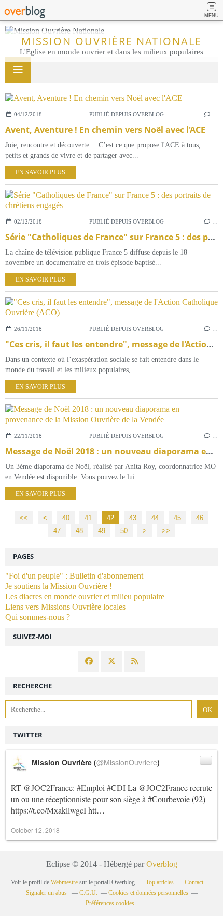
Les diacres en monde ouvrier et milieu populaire (84, 596)
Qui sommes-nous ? (37, 617)
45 (177, 518)
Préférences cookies (110, 903)
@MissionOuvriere (126, 762)
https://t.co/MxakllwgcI (48, 810)
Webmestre (64, 882)
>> (166, 531)
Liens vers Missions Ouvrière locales (65, 606)
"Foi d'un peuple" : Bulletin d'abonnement (74, 575)
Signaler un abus (47, 892)
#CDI (116, 787)
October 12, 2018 (35, 829)
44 (155, 518)
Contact (194, 882)
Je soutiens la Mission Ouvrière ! (58, 586)
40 (65, 518)
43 (132, 518)
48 (79, 531)
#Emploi (91, 787)
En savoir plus (40, 172)
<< (24, 518)
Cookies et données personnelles (148, 892)
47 (57, 531)
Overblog (161, 864)
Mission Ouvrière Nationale (111, 41)
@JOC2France (48, 787)
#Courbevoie (169, 798)
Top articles (160, 882)
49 (101, 531)
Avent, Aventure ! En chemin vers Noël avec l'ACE (105, 130)
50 (124, 531)
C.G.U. (88, 892)
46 (199, 518)
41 (88, 518)
